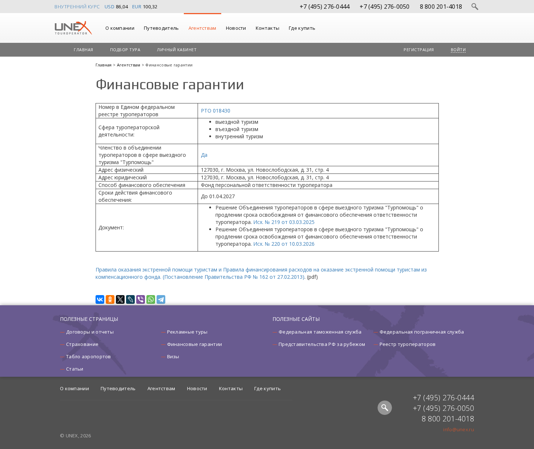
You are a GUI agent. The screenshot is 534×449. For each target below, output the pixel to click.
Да (204, 154)
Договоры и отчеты (90, 331)
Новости (236, 28)
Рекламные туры (187, 331)
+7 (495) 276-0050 (384, 7)
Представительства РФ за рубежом (322, 344)
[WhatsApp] (150, 299)
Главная (83, 49)
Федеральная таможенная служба (320, 331)
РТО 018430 (215, 110)
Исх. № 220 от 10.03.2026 (284, 243)
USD (110, 6)
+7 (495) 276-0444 (324, 7)
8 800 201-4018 (441, 7)
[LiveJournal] (130, 299)
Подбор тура (125, 49)
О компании (119, 28)
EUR (137, 6)
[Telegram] (161, 299)
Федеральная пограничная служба (422, 331)
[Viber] (140, 299)
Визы (173, 356)
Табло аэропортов (88, 356)
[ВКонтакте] (100, 299)
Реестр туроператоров (408, 344)
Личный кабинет (177, 49)
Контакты (267, 28)
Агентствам (203, 28)
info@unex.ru (458, 429)
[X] (120, 299)
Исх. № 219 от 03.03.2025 (284, 222)
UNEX (73, 28)
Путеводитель (161, 28)
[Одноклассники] (110, 299)
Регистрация (419, 49)
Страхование (82, 344)
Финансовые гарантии (194, 344)
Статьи (75, 369)
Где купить (302, 28)
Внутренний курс (77, 6)
